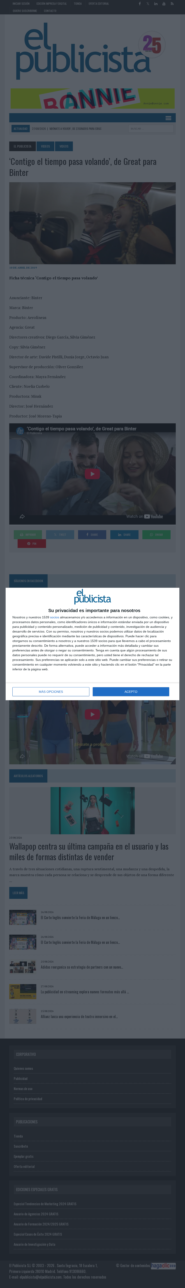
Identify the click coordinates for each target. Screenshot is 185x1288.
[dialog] (92, 644)
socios (54, 617)
